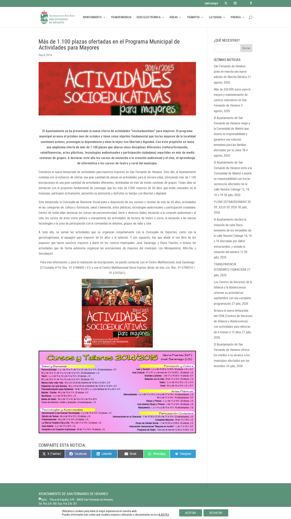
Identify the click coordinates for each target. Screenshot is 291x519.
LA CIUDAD (215, 17)
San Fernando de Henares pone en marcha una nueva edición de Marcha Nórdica (230, 71)
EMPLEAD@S (211, 3)
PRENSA (236, 17)
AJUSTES (163, 514)
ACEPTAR (190, 512)
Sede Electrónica (148, 17)
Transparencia (121, 17)
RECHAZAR (215, 512)
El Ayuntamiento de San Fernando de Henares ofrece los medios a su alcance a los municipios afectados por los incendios (232, 355)
